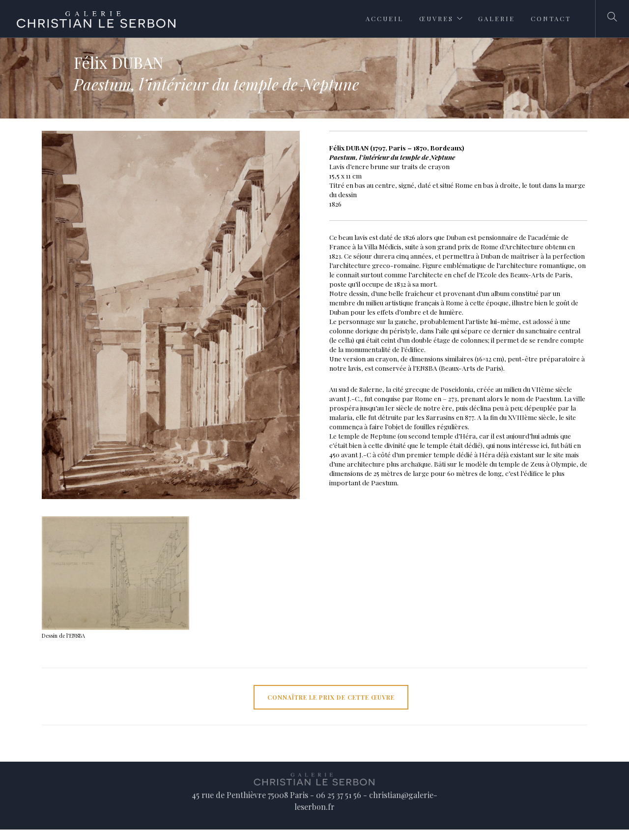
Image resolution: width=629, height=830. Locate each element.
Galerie (496, 18)
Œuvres (436, 18)
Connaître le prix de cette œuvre (331, 697)
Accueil (384, 18)
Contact (551, 18)
